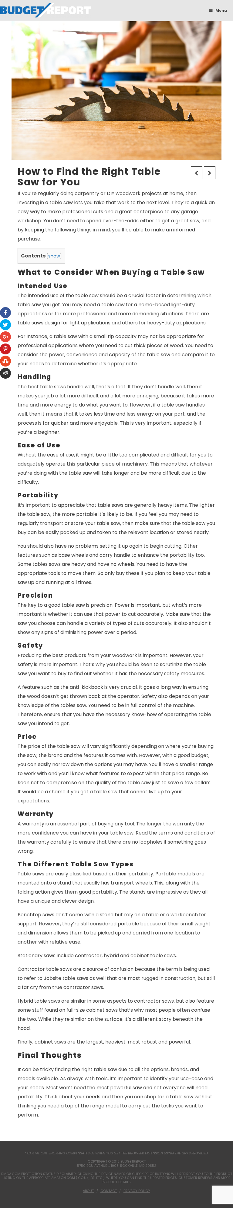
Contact (108, 1191)
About (88, 1191)
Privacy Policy (136, 1191)
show (54, 256)
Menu (221, 10)
